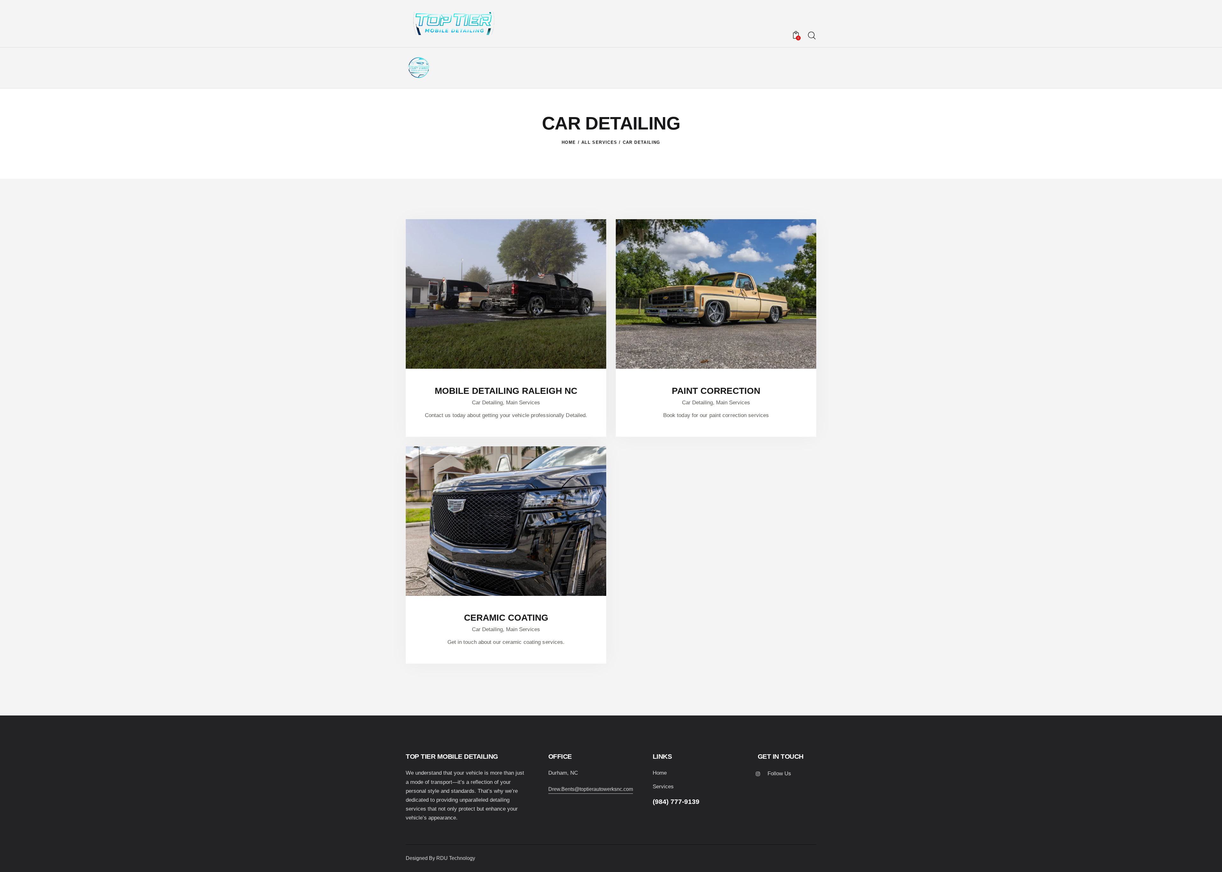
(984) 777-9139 (676, 801)
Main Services (523, 403)
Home (569, 142)
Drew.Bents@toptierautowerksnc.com (590, 789)
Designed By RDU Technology (440, 858)
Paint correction (716, 391)
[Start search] (811, 36)
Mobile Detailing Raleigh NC (506, 391)
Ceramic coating (506, 618)
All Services (599, 142)
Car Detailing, (489, 403)
